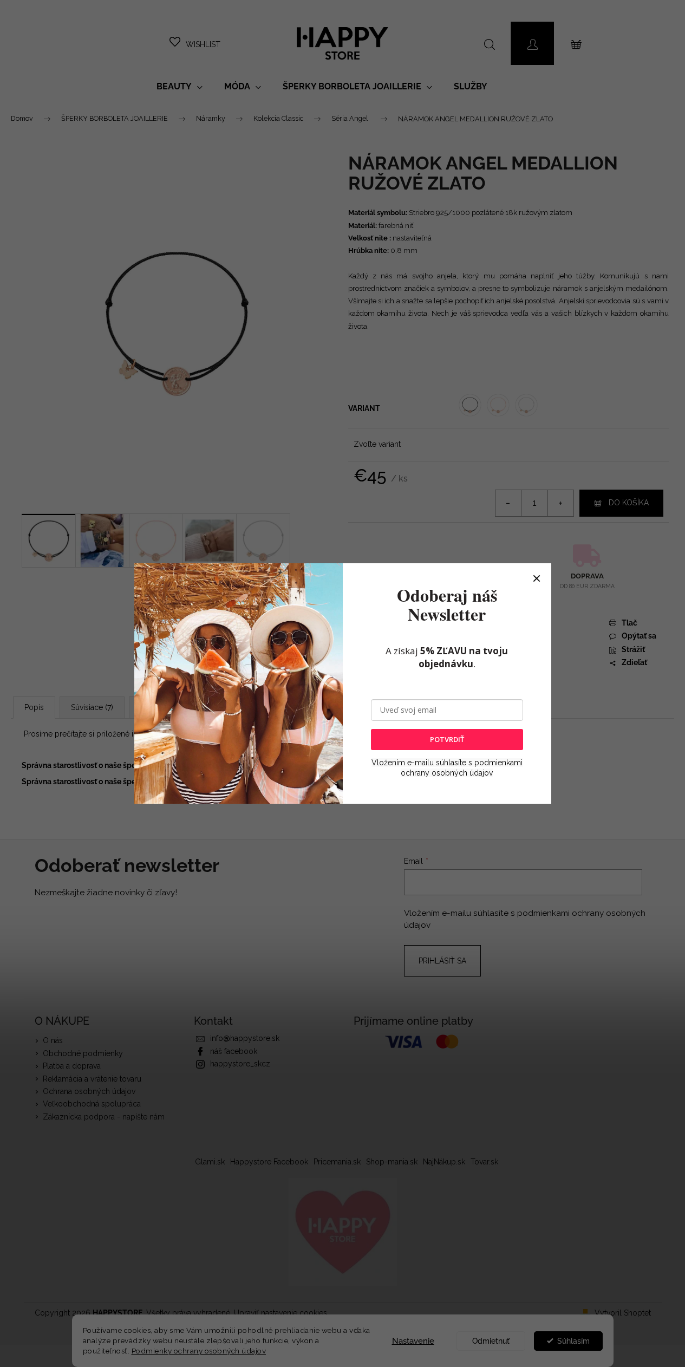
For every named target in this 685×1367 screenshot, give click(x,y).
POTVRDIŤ (447, 739)
